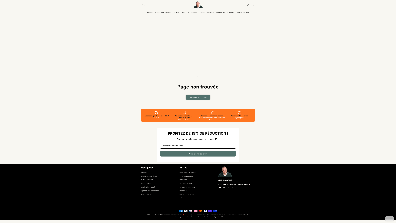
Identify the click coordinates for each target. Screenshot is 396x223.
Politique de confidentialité (196, 215)
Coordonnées (231, 215)
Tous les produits (186, 176)
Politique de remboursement (216, 215)
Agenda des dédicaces (150, 191)
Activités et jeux (186, 183)
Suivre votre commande (189, 198)
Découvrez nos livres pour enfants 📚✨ (173, 215)
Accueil (144, 172)
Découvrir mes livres (149, 176)
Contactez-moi (147, 194)
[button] (143, 4)
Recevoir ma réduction (198, 154)
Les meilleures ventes (188, 172)
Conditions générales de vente (182, 217)
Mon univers (146, 183)
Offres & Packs (147, 180)
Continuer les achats (198, 97)
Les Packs (183, 180)
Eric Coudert (156, 215)
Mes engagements (187, 194)
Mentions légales (243, 215)
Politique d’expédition (218, 217)
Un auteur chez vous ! (188, 187)
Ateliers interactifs (148, 187)
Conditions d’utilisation (202, 217)
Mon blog (183, 191)
